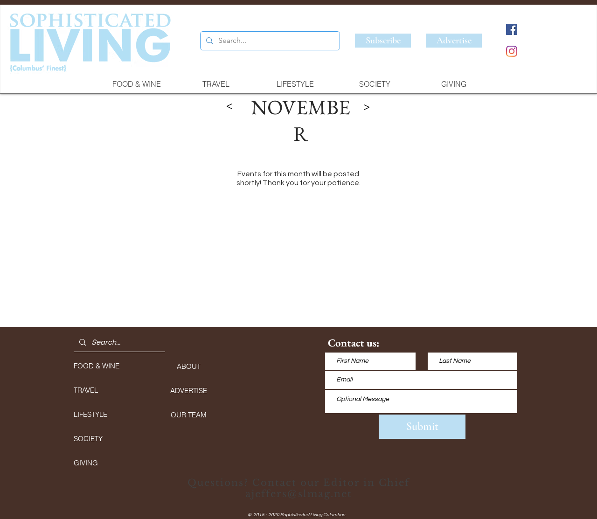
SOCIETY (88, 438)
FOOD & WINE (96, 365)
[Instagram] (511, 51)
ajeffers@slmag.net (298, 493)
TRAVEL (86, 390)
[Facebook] (511, 29)
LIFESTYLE (90, 414)
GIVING (86, 462)
